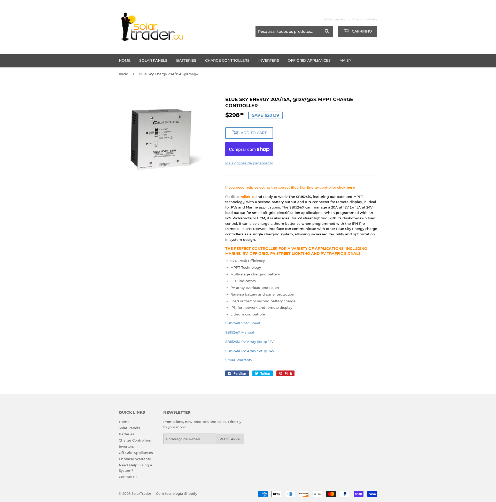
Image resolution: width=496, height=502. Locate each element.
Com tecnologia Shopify (176, 493)
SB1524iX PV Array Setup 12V (249, 341)
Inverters (268, 60)
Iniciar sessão (334, 19)
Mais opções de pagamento (249, 163)
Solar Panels (153, 60)
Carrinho (361, 31)
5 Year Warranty (238, 360)
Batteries (186, 60)
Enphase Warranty (135, 459)
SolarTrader (141, 493)
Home (124, 60)
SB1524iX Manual (239, 332)
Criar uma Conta (364, 19)
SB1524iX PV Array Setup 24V (249, 351)
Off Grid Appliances (309, 60)
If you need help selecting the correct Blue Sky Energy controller (290, 187)
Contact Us (128, 477)
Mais (344, 60)
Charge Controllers (227, 60)
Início (123, 74)
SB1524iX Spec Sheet (242, 323)
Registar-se (230, 439)
